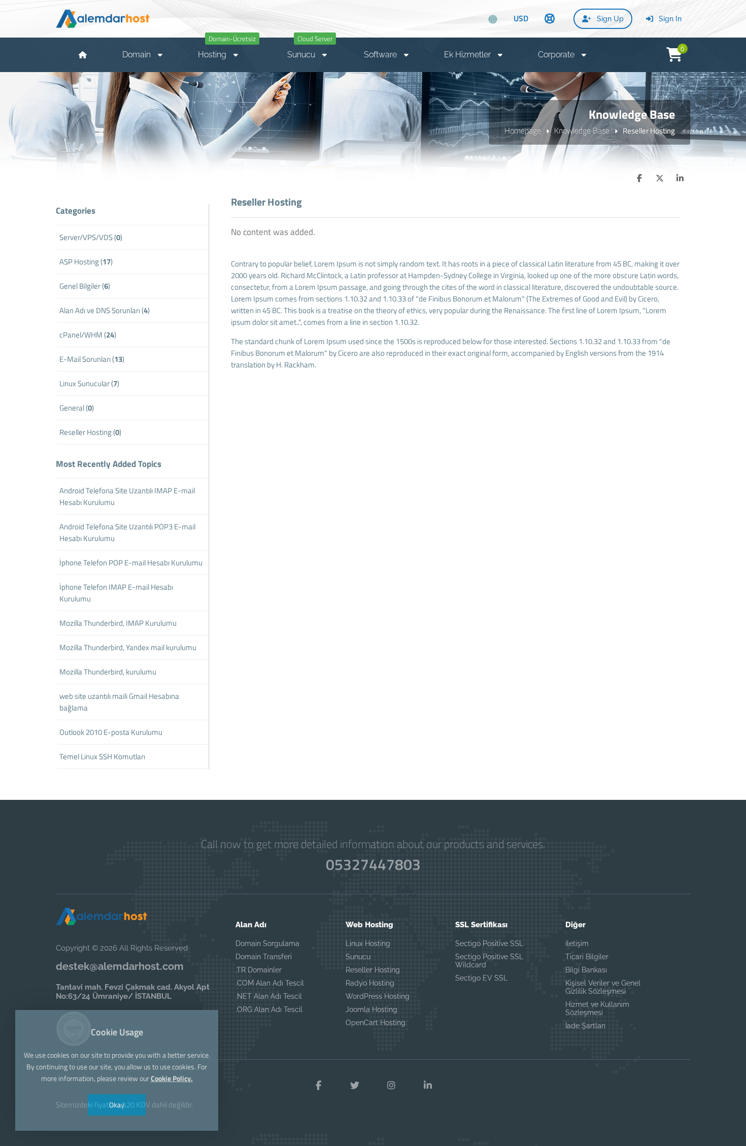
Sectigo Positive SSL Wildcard (489, 961)
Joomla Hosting (371, 1009)
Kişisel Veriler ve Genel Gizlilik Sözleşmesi (602, 987)
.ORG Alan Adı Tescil (268, 1009)
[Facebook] (318, 1085)
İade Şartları (585, 1026)
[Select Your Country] (492, 19)
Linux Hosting (368, 943)
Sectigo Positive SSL (489, 943)
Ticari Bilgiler (586, 957)
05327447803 (373, 864)
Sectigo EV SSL (481, 978)
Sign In (669, 19)
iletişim (577, 943)
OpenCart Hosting (375, 1023)
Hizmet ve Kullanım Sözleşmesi (597, 1008)
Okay (116, 1104)
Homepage (522, 130)
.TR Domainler (258, 970)
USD (521, 18)
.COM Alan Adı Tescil (269, 983)
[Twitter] (355, 1085)
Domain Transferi (263, 957)
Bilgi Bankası (586, 970)
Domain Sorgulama (267, 943)
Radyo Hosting (370, 983)
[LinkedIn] (428, 1085)
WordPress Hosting (378, 996)
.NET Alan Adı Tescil (268, 996)
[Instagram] (391, 1085)
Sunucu (358, 957)
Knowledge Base (581, 130)
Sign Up (609, 19)
